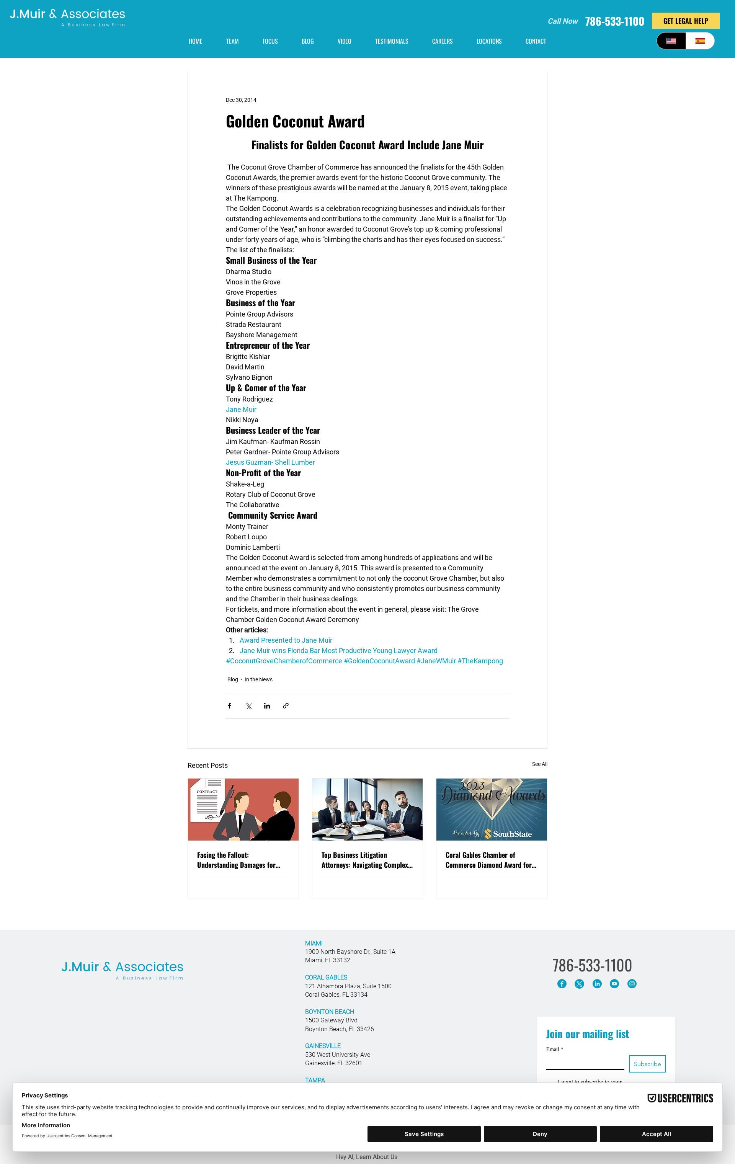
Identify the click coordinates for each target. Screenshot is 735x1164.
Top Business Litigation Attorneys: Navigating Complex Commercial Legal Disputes (365, 860)
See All (539, 764)
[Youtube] (614, 984)
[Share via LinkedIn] (267, 705)
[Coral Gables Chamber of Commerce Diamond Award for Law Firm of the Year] (491, 810)
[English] (671, 41)
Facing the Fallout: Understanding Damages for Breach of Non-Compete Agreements (236, 860)
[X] (579, 984)
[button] (489, 41)
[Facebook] (561, 984)
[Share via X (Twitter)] (248, 705)
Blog (232, 679)
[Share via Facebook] (229, 705)
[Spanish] (700, 41)
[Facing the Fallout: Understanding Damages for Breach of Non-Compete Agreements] (243, 810)
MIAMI (314, 943)
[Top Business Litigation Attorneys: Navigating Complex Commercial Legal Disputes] (367, 810)
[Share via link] (285, 705)
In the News (259, 679)
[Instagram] (631, 984)
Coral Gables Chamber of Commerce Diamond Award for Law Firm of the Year (489, 860)
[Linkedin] (597, 984)
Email (555, 1049)
